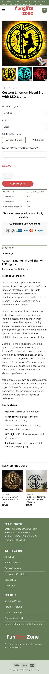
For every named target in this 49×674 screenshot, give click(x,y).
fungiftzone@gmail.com (24, 528)
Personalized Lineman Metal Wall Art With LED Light (36, 499)
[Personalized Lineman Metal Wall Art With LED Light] (36, 481)
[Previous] (2, 494)
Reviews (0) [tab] (7, 253)
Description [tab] (8, 248)
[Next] (47, 494)
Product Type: (11, 106)
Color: (6, 120)
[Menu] (4, 10)
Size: (12, 133)
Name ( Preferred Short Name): (20, 148)
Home (5, 88)
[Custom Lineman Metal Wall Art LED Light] (12, 481)
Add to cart (17, 183)
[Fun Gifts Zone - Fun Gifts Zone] (24, 10)
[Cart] (44, 10)
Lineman (15, 88)
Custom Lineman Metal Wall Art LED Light (10, 499)
